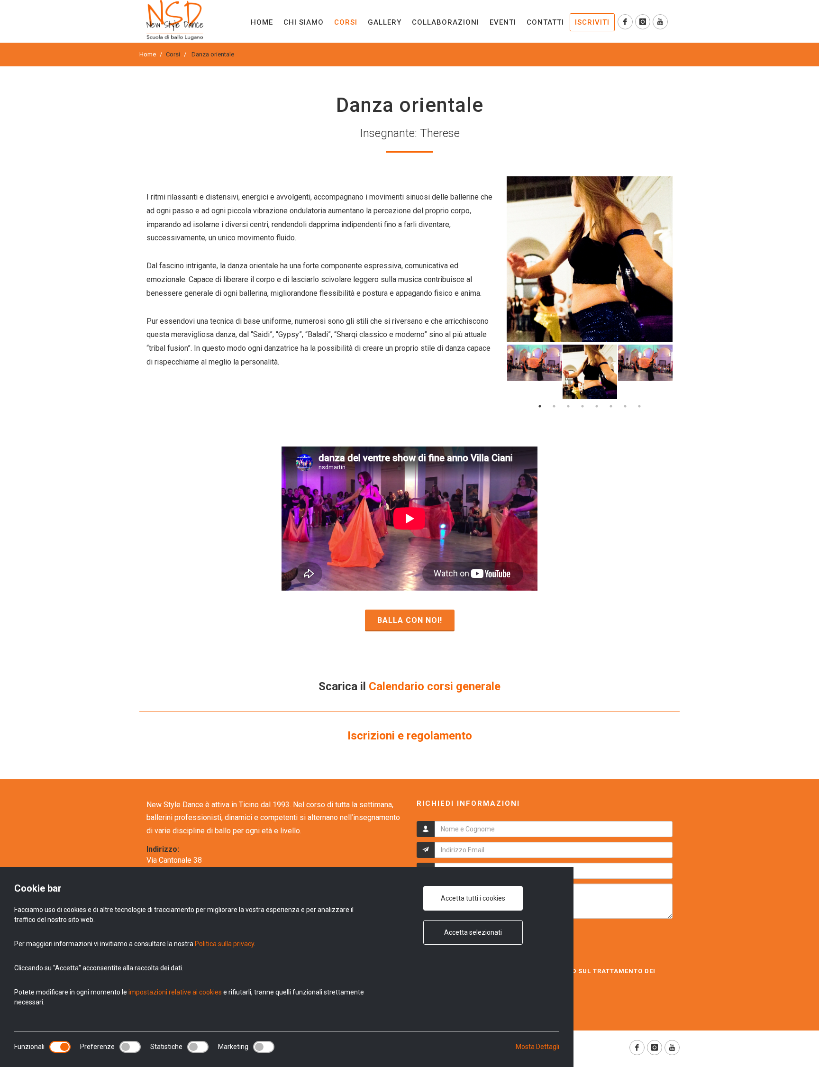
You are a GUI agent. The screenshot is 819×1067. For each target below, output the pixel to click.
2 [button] (554, 406)
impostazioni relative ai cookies (175, 992)
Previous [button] (499, 372)
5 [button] (596, 406)
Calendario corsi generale (434, 686)
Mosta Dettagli (537, 1046)
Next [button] (679, 372)
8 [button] (639, 406)
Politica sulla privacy (224, 944)
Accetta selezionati (473, 932)
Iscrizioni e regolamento (409, 735)
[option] (590, 259)
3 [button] (568, 406)
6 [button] (611, 406)
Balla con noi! (409, 620)
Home (147, 54)
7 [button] (625, 406)
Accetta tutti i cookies (473, 898)
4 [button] (582, 406)
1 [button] (540, 406)
